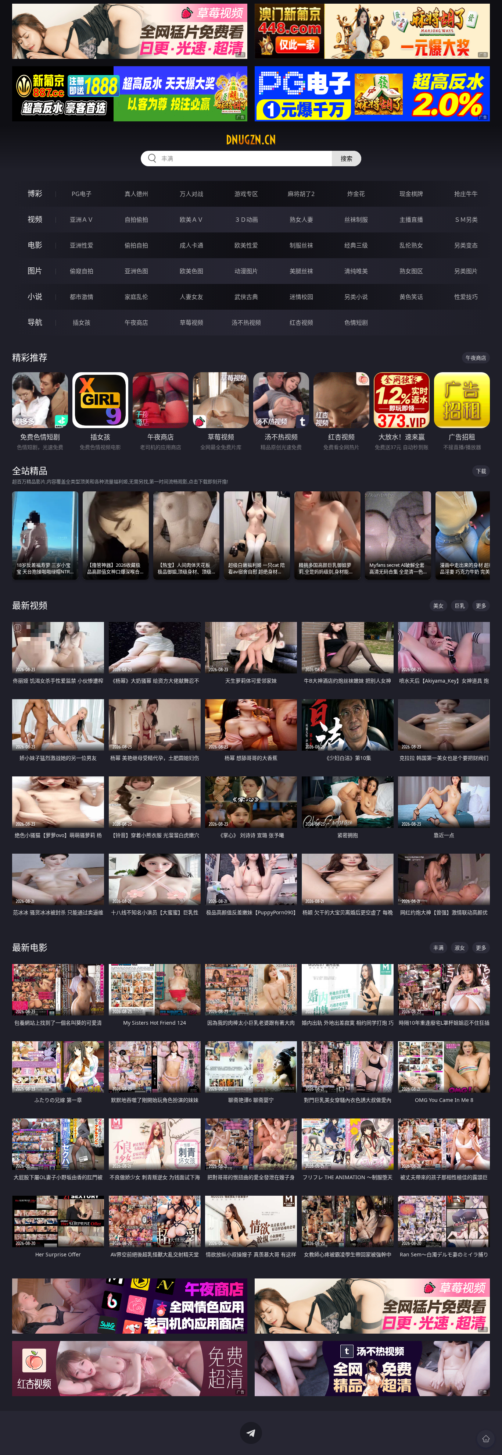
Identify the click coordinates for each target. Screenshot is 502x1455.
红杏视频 (301, 323)
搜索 (346, 158)
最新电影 (29, 947)
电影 (35, 245)
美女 (438, 605)
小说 (35, 297)
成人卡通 (191, 245)
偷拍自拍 (136, 245)
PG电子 (82, 194)
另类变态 (466, 245)
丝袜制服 (356, 220)
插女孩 (81, 323)
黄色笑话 (411, 297)
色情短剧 (356, 323)
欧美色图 (191, 271)
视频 (35, 219)
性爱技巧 (466, 297)
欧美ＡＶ (191, 220)
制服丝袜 (301, 245)
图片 (35, 271)
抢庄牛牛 (466, 194)
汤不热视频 (246, 323)
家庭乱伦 (136, 297)
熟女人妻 (301, 220)
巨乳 (460, 605)
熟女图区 (411, 271)
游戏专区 (246, 194)
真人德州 (136, 194)
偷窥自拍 (81, 271)
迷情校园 (301, 297)
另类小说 (356, 297)
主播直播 (411, 220)
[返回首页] (486, 1439)
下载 (481, 470)
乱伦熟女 (411, 245)
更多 (481, 605)
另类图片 (466, 271)
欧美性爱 (246, 245)
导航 (35, 322)
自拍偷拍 (136, 220)
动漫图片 (246, 271)
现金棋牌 (411, 194)
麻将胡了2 (301, 194)
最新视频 (29, 605)
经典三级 (356, 245)
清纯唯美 (356, 271)
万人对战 (191, 194)
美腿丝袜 (301, 271)
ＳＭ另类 (466, 220)
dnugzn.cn (251, 139)
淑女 (460, 947)
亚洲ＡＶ (81, 220)
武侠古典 (246, 297)
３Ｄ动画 (246, 220)
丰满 (438, 947)
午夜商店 (136, 323)
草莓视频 (191, 323)
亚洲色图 (136, 271)
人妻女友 (191, 297)
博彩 (35, 194)
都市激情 (81, 297)
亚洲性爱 (81, 245)
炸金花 (356, 194)
